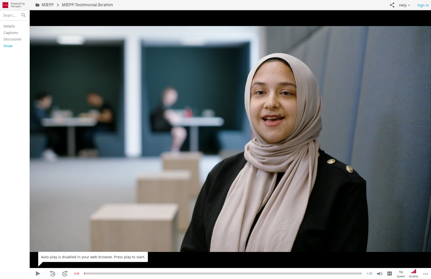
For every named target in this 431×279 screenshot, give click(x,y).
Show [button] (7, 45)
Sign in (423, 5)
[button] (392, 5)
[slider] (84, 273)
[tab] (13, 26)
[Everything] (5, 5)
